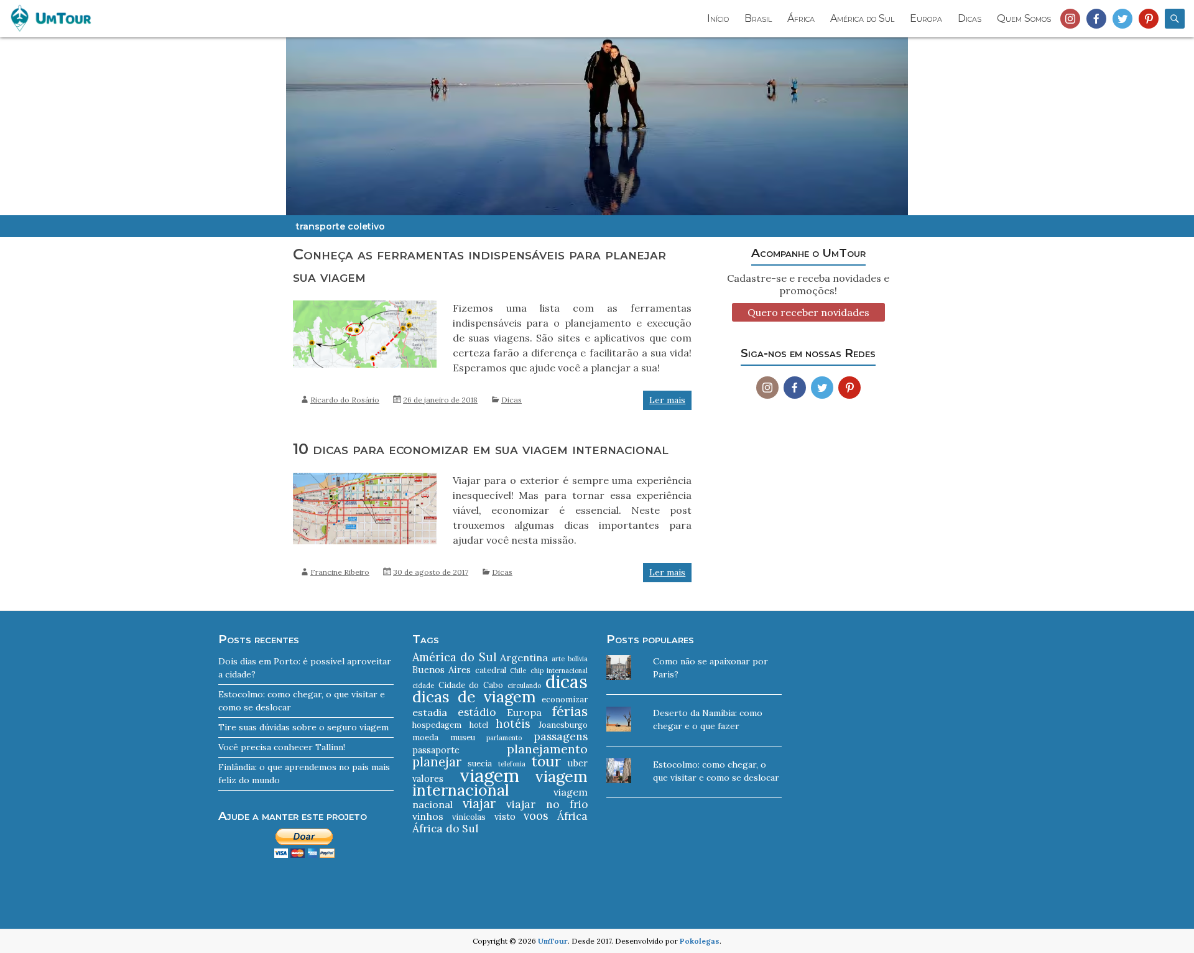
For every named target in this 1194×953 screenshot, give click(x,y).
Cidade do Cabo (470, 685)
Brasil (758, 18)
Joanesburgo (563, 725)
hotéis (513, 724)
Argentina (524, 657)
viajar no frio (547, 804)
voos (536, 816)
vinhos (427, 816)
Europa (926, 18)
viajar (479, 803)
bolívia (578, 658)
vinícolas (469, 817)
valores (427, 778)
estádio (477, 712)
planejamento (547, 748)
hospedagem (436, 725)
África (801, 18)
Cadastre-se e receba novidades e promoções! (808, 284)
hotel (479, 725)
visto (505, 816)
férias (570, 711)
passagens (561, 736)
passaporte (436, 750)
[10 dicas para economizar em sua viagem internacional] (365, 479)
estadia (429, 712)
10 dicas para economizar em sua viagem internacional (481, 449)
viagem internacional (500, 783)
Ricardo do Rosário (344, 399)
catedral (490, 670)
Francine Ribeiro (339, 572)
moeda (425, 737)
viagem (489, 775)
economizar (565, 699)
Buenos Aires (441, 670)
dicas (566, 682)
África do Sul (445, 828)
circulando (524, 685)
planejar (436, 761)
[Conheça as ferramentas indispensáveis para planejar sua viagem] (365, 306)
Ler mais (667, 400)
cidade (423, 685)
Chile (518, 670)
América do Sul (862, 18)
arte (558, 658)
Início (718, 18)
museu (462, 737)
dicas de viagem (473, 697)
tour (546, 761)
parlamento (504, 737)
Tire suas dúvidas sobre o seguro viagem (303, 727)
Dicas (969, 18)
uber (577, 763)
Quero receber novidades (808, 312)
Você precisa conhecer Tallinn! (281, 747)
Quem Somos (1024, 18)
